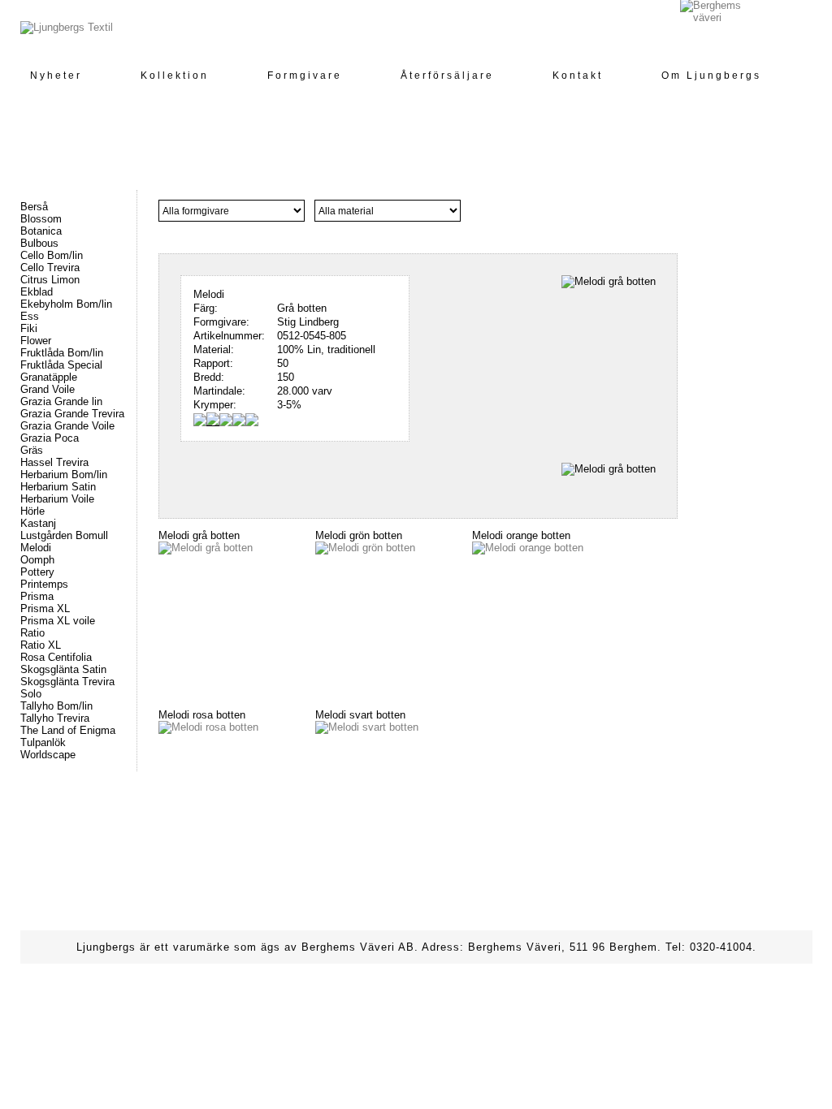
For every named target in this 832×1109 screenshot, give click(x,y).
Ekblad (36, 292)
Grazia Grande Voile (67, 426)
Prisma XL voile (57, 621)
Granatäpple (48, 377)
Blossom (41, 219)
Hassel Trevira (54, 462)
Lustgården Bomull (64, 535)
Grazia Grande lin (61, 401)
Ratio (32, 633)
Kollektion (175, 75)
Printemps (44, 584)
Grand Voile (47, 389)
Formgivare (304, 75)
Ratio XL (40, 645)
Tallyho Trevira (54, 718)
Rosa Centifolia (56, 657)
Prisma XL (45, 608)
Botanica (41, 231)
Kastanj (38, 523)
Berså (34, 207)
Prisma (37, 596)
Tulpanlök (43, 742)
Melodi (35, 548)
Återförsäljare (447, 75)
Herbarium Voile (57, 499)
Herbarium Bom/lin (63, 474)
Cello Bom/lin (51, 255)
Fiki (28, 328)
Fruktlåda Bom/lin (61, 353)
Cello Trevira (50, 267)
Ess (29, 316)
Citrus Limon (50, 280)
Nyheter (56, 75)
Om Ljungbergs (711, 75)
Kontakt (577, 75)
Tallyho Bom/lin (56, 706)
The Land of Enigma (67, 730)
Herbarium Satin (58, 487)
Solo (30, 694)
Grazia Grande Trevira (72, 414)
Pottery (37, 572)
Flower (35, 340)
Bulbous (39, 243)
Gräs (31, 450)
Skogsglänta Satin (63, 669)
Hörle (32, 511)
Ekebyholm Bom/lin (66, 304)
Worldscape (48, 755)
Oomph (37, 560)
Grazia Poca (49, 438)
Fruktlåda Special (61, 365)
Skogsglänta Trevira (67, 681)
